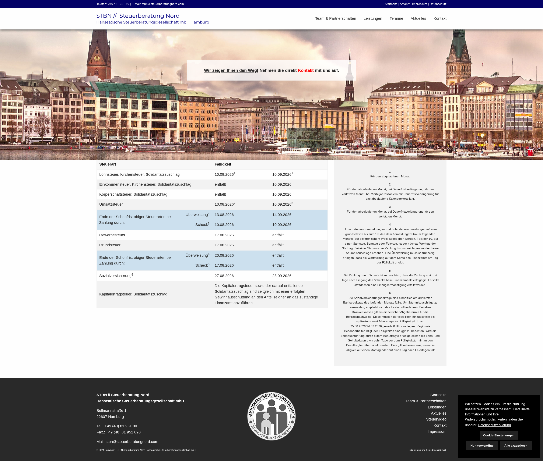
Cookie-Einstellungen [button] (499, 435)
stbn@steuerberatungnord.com (163, 4)
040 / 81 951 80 (118, 4)
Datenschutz (438, 4)
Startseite (391, 4)
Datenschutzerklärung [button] (494, 425)
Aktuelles (418, 18)
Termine (396, 18)
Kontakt (440, 18)
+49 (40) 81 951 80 (121, 426)
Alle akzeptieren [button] (516, 445)
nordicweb (441, 450)
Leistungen (373, 18)
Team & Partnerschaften (335, 18)
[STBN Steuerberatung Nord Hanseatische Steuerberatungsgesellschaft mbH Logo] (153, 18)
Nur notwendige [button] (482, 445)
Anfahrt (405, 4)
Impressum (419, 4)
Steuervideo (436, 419)
